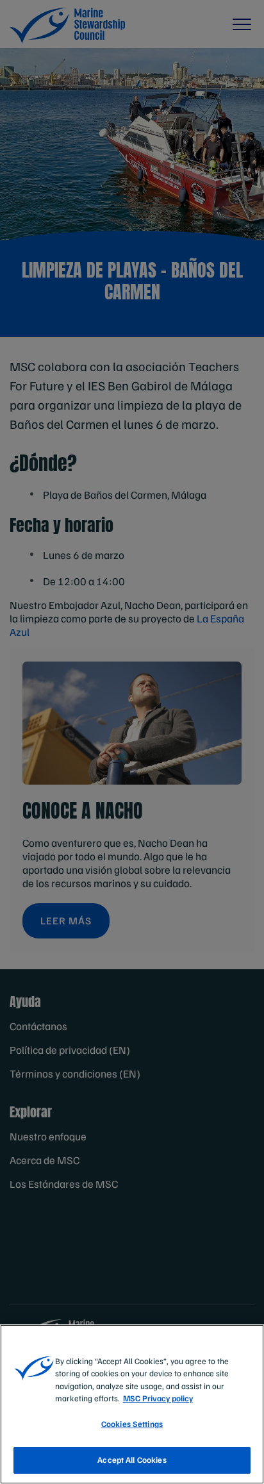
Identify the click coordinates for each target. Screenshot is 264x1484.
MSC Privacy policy (158, 1398)
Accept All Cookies (131, 1460)
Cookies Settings (132, 1424)
